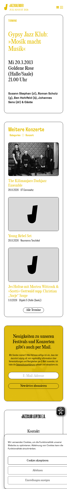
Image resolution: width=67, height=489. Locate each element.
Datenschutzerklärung (25, 364)
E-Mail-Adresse (33, 376)
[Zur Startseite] (6, 7)
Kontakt (33, 431)
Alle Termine (33, 310)
